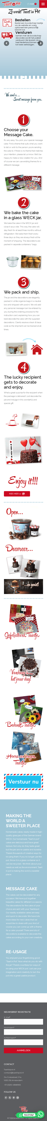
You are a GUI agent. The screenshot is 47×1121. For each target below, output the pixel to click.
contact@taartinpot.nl (14, 1073)
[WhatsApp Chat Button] (40, 1114)
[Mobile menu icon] (43, 4)
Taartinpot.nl (9, 1069)
